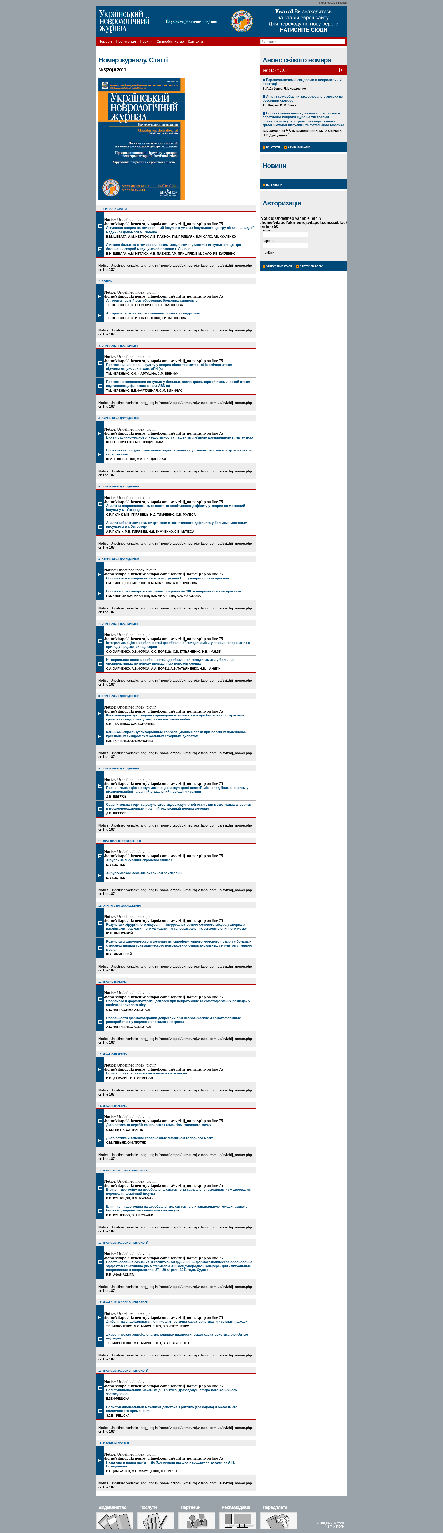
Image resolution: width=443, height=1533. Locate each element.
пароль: (269, 241)
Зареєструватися (279, 266)
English (342, 2)
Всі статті (273, 147)
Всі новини (274, 184)
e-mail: (268, 230)
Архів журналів (299, 147)
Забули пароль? (312, 266)
